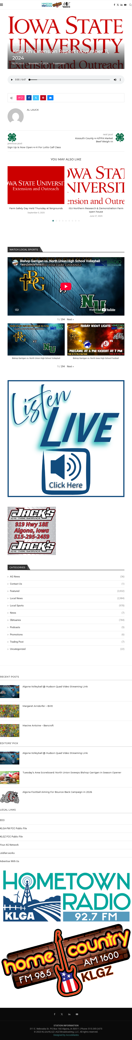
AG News (67, 576)
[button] (12, 193)
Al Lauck (19, 63)
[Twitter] (118, 4)
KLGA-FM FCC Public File (13, 828)
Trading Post (67, 641)
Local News (67, 598)
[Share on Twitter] (36, 97)
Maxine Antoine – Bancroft (38, 725)
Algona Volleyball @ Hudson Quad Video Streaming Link (55, 686)
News (67, 612)
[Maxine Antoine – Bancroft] (9, 730)
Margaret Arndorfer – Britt (38, 706)
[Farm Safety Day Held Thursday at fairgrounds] (36, 185)
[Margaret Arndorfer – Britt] (9, 711)
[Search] (130, 4)
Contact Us (67, 583)
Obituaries (67, 620)
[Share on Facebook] (29, 97)
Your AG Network (9, 844)
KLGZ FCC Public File (11, 836)
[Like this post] (21, 97)
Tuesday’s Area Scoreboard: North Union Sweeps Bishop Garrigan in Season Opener (72, 772)
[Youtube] (125, 4)
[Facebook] (114, 4)
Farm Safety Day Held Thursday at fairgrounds (36, 208)
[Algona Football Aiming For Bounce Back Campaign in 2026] (9, 797)
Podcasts (67, 627)
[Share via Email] (50, 97)
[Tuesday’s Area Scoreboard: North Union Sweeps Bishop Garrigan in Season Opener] (9, 777)
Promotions (67, 634)
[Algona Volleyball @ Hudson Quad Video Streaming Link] (9, 691)
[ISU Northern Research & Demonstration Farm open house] (96, 185)
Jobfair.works (7, 853)
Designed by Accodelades (66, 1035)
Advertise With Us (9, 861)
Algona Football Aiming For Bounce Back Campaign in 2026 (57, 792)
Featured (67, 591)
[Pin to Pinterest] (43, 97)
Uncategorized (67, 649)
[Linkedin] (122, 4)
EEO (2, 820)
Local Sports (67, 605)
